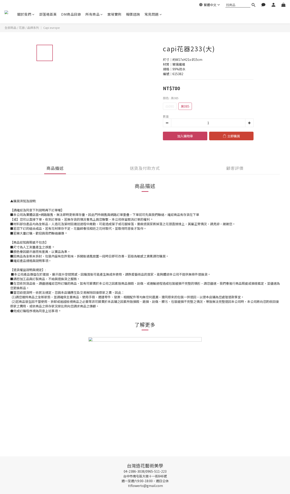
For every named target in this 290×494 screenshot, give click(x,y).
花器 (22, 27)
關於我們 (24, 14)
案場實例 (114, 14)
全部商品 (10, 27)
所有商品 (92, 14)
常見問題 (152, 14)
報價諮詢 (133, 14)
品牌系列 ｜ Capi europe (43, 27)
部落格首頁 (48, 14)
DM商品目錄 (71, 14)
